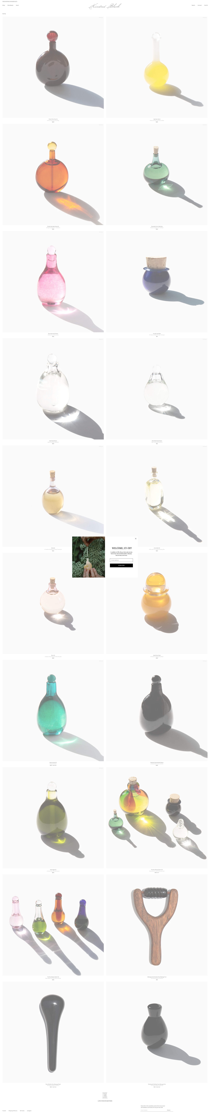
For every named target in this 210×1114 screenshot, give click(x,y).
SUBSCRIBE (121, 565)
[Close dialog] (135, 538)
